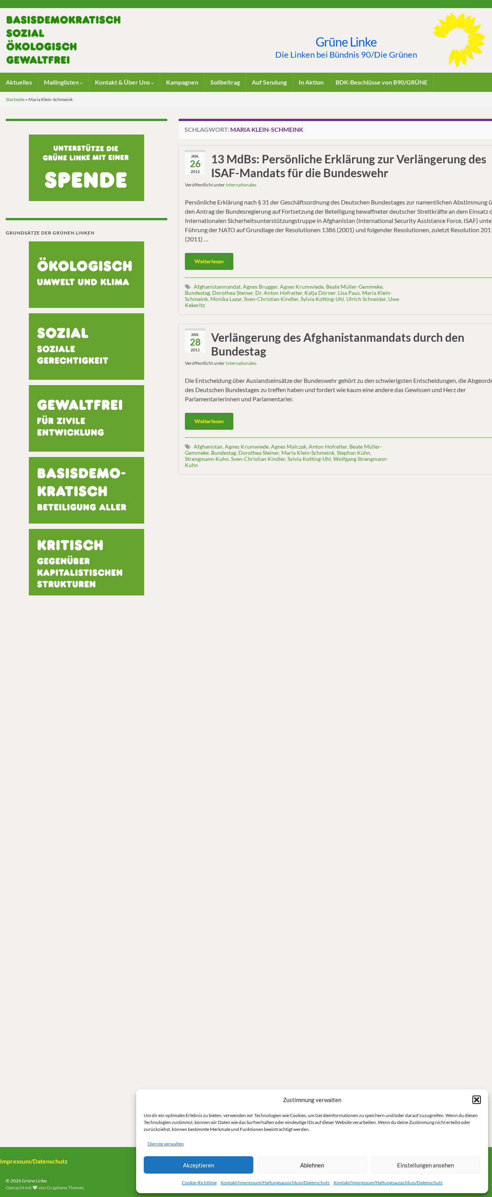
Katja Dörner (320, 292)
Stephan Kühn (353, 452)
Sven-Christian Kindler (271, 299)
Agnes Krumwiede (302, 286)
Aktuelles (19, 82)
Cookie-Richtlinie (199, 1182)
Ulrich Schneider (366, 299)
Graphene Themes (65, 1187)
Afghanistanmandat (217, 286)
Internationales (241, 185)
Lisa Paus (349, 292)
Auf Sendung (269, 82)
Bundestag (197, 292)
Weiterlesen (209, 261)
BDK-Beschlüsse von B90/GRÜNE (381, 82)
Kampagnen (182, 82)
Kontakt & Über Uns (123, 82)
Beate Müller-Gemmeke (354, 286)
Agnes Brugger (260, 286)
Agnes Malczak (288, 446)
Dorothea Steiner (232, 292)
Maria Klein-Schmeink (307, 452)
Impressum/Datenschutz (34, 1161)
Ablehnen (312, 1165)
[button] (476, 1100)
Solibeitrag (225, 82)
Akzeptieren (198, 1165)
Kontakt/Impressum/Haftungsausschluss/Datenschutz (275, 1182)
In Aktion (311, 82)
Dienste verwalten (166, 1144)
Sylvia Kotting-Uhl (322, 299)
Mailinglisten (62, 82)
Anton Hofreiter (328, 446)
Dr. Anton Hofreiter (278, 292)
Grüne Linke (346, 41)
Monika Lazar (226, 299)
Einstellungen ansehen (425, 1165)
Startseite (15, 99)
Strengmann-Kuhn (207, 459)
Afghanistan (208, 446)
